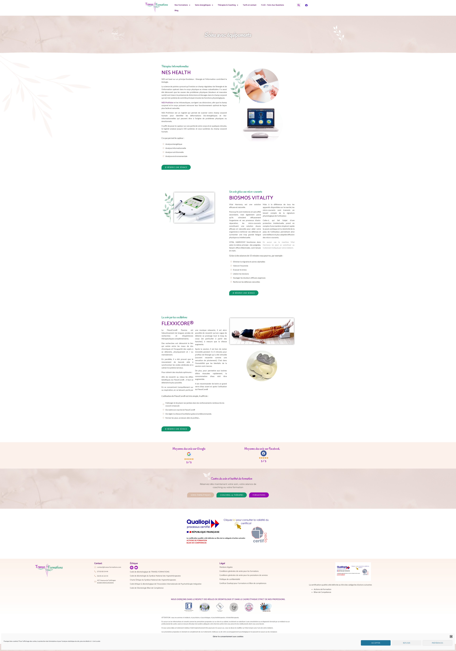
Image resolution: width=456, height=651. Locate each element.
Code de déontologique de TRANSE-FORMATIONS (149, 571)
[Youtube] (136, 567)
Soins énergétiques (203, 5)
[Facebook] (306, 5)
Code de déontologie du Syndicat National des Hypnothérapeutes (155, 576)
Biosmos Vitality (251, 198)
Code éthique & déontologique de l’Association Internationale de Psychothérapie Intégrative (165, 584)
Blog (176, 10)
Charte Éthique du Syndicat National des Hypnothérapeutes (153, 580)
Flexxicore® (178, 324)
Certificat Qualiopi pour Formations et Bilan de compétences (242, 583)
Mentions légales (226, 567)
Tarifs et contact (249, 5)
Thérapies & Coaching (227, 5)
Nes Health (176, 73)
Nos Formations (181, 5)
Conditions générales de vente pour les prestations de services (243, 575)
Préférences (437, 643)
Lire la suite (96, 641)
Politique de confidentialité (229, 579)
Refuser (406, 643)
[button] (451, 636)
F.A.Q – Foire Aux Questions (272, 5)
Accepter (375, 643)
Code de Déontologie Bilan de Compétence (147, 588)
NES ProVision (167, 102)
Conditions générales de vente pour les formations (239, 571)
